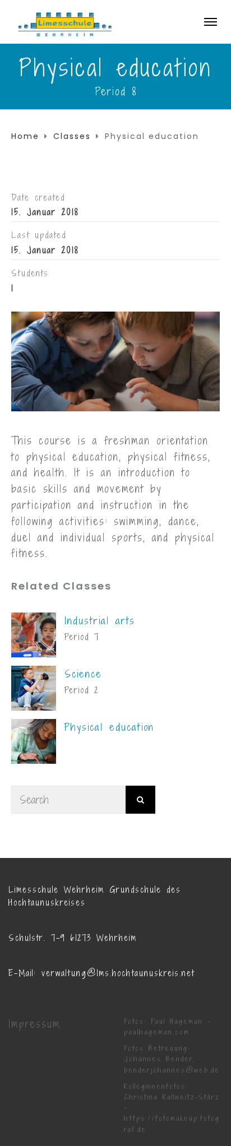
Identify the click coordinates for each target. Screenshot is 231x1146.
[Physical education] (33, 741)
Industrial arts (99, 621)
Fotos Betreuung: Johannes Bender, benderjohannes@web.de (172, 1058)
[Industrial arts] (33, 634)
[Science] (33, 687)
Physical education (109, 727)
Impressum (34, 1024)
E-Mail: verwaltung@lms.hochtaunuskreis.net (101, 973)
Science (83, 674)
